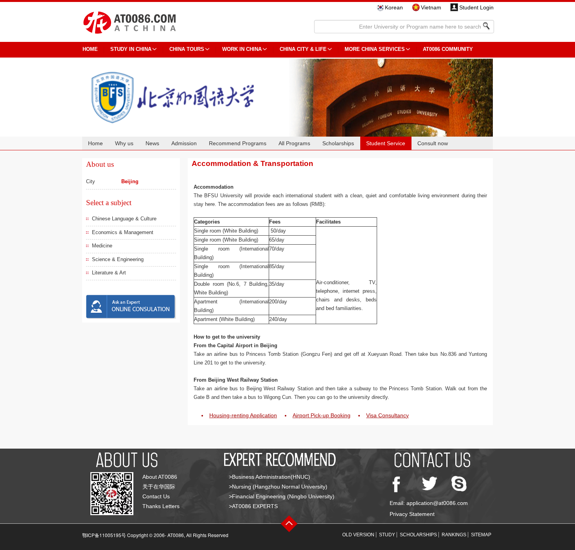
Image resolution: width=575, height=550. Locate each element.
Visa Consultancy (387, 415)
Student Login (476, 7)
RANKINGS (454, 534)
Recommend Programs (237, 143)
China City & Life (303, 49)
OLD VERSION (358, 534)
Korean (394, 7)
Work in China (242, 49)
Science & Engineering (118, 259)
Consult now (432, 143)
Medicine (102, 246)
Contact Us (156, 496)
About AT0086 (159, 477)
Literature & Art (109, 273)
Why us (124, 143)
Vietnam (431, 7)
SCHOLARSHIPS (418, 534)
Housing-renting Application (243, 415)
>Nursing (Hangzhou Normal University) (278, 486)
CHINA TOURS (186, 49)
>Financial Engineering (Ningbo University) (281, 496)
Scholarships (338, 143)
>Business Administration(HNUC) (269, 477)
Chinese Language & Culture (124, 219)
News (152, 143)
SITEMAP (481, 534)
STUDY (387, 534)
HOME (90, 49)
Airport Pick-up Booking (321, 415)
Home (95, 143)
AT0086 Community (448, 49)
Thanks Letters (161, 506)
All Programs (294, 143)
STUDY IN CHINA (130, 49)
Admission (184, 143)
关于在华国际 (158, 486)
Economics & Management (122, 232)
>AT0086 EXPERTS (253, 506)
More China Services (375, 49)
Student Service (385, 143)
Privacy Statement (412, 514)
